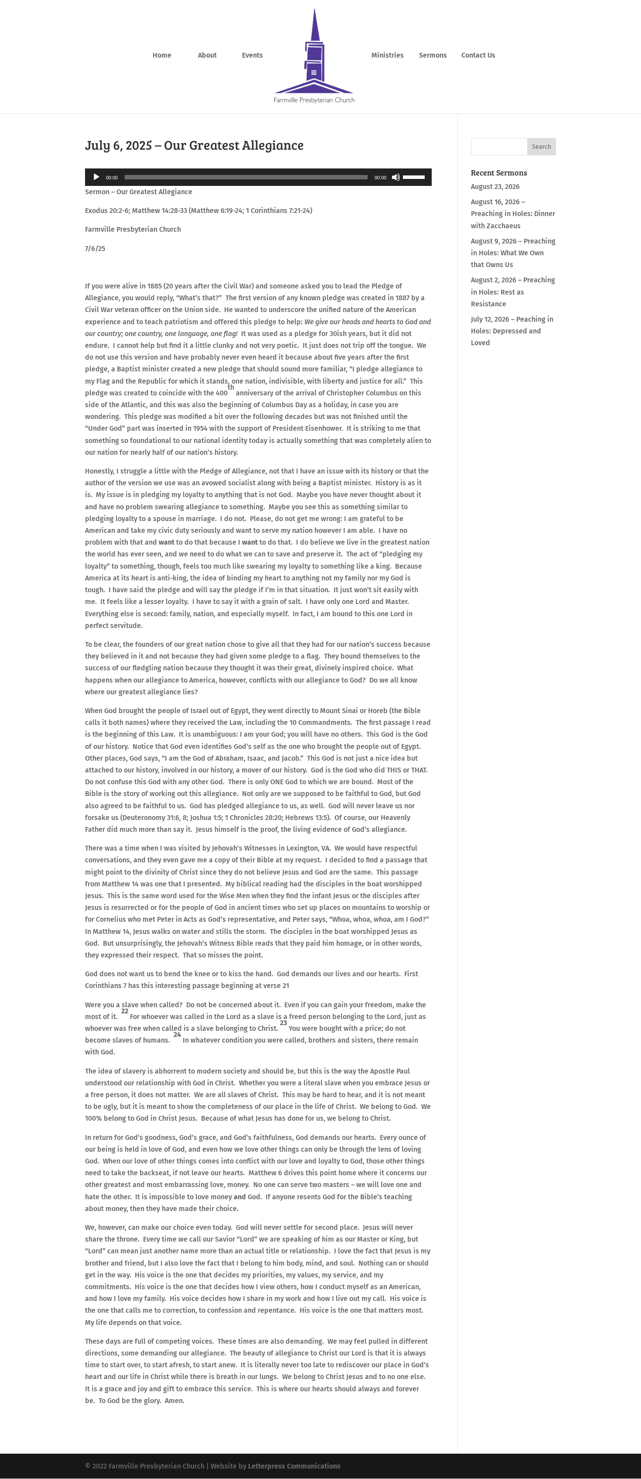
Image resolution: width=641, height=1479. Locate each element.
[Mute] (396, 177)
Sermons (433, 55)
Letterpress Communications (294, 1466)
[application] (258, 177)
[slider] (415, 176)
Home (162, 55)
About (207, 55)
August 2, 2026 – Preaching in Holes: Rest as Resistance (513, 292)
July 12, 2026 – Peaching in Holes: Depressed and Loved (512, 331)
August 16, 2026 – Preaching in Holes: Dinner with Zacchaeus (513, 214)
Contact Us (478, 55)
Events (252, 55)
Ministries (388, 55)
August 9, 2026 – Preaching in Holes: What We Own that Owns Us (513, 253)
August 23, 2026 (495, 186)
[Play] (96, 177)
